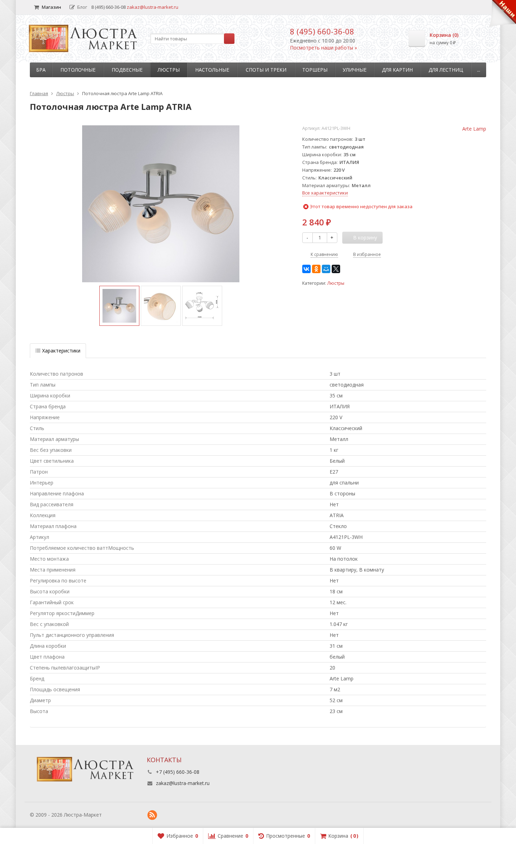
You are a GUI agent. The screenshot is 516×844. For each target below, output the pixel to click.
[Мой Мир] (326, 269)
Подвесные (127, 69)
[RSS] (152, 815)
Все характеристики (325, 193)
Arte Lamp (474, 128)
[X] (336, 269)
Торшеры (315, 69)
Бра (41, 69)
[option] (119, 306)
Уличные (354, 69)
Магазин (51, 7)
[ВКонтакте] (306, 269)
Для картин (397, 69)
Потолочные (77, 69)
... (478, 69)
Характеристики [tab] (61, 350)
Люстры (169, 69)
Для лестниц (446, 69)
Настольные (212, 69)
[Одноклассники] (316, 269)
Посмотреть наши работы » (323, 47)
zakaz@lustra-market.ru (152, 7)
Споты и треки (266, 69)
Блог (82, 7)
